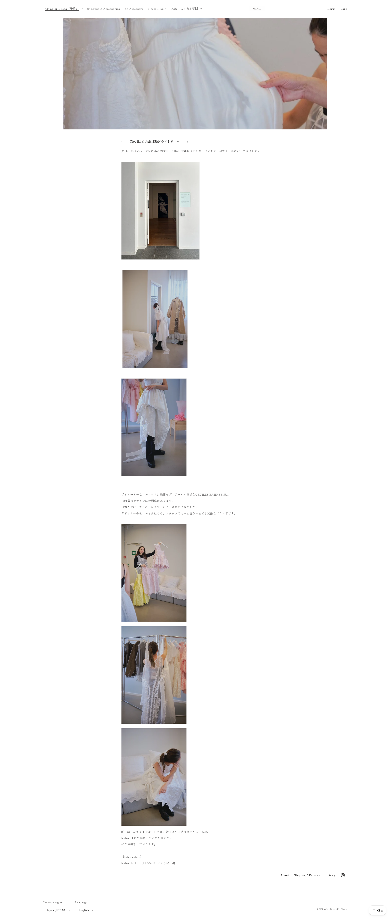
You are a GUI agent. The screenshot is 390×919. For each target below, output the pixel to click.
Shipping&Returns (307, 875)
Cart (344, 8)
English (84, 910)
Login (331, 8)
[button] (63, 8)
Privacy (330, 875)
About (285, 875)
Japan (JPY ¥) (56, 910)
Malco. (326, 909)
